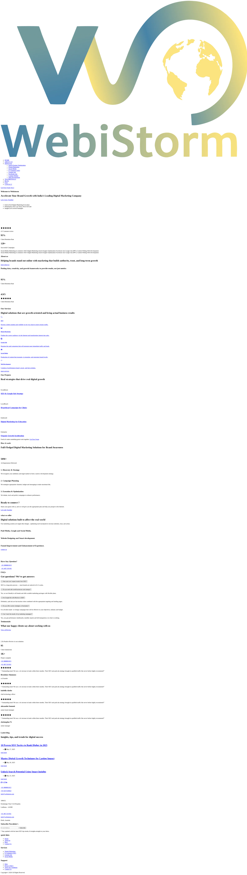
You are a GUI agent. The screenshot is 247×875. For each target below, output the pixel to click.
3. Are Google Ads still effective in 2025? (13, 597)
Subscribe (22, 828)
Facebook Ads (12, 174)
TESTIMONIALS (10, 179)
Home (6, 839)
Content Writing (13, 176)
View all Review (6, 630)
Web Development (14, 177)
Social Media (12, 169)
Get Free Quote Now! (7, 188)
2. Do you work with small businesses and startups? (16, 589)
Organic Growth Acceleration (12, 436)
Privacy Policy (9, 866)
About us (7, 840)
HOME (7, 160)
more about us (5, 265)
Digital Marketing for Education (13, 422)
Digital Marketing (13, 167)
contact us (4, 549)
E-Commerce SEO (14, 170)
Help (6, 864)
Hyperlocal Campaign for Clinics (14, 408)
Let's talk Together (6, 510)
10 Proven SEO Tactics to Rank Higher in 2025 (24, 745)
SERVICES (8, 163)
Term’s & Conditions (11, 867)
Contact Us (8, 844)
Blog (6, 842)
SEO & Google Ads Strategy (12, 394)
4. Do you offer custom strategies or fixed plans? (15, 606)
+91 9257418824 (6, 791)
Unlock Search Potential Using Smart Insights (23, 771)
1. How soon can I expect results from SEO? (14, 581)
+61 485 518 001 (6, 568)
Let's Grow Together (7, 200)
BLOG (7, 181)
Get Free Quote (34, 439)
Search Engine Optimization (17, 165)
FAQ (6, 183)
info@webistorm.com (7, 794)
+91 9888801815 (6, 565)
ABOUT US (9, 162)
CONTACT (8, 184)
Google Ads (12, 172)
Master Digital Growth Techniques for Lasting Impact (27, 758)
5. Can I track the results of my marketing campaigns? (17, 614)
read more (4, 752)
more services (5, 371)
